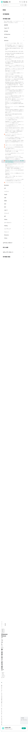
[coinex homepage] (5, 2)
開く (24, 728)
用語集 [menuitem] (4, 10)
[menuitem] (13, 21)
